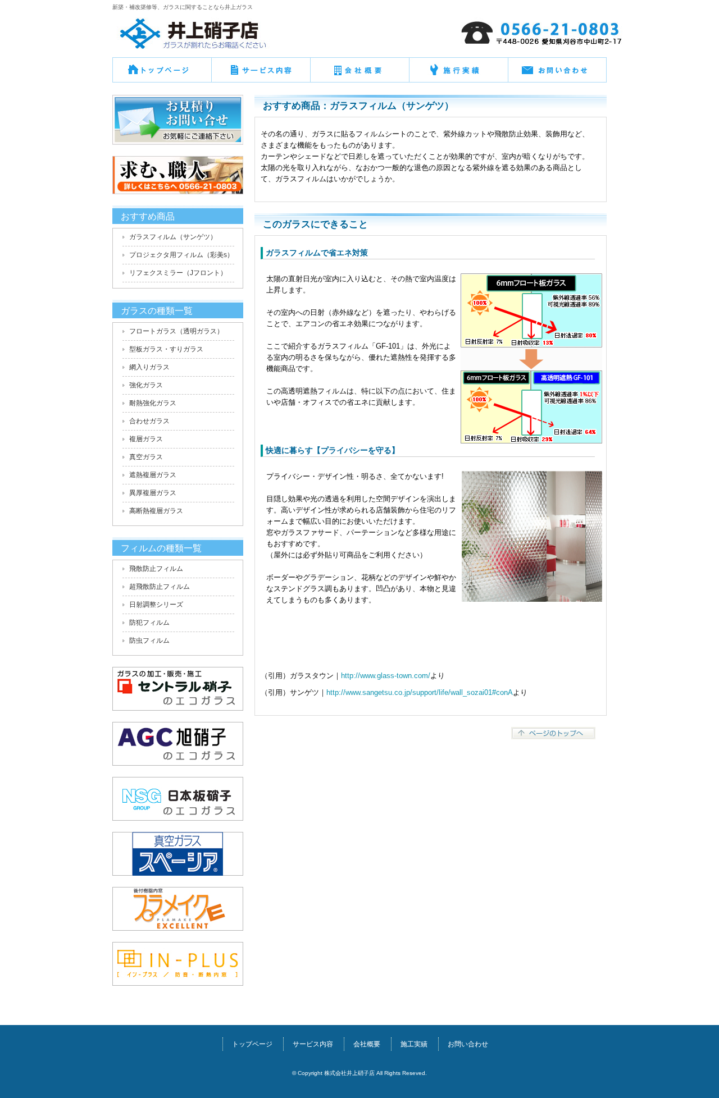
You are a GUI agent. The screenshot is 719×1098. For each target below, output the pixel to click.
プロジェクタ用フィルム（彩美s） (181, 255)
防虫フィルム (149, 640)
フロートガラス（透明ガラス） (176, 331)
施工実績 (414, 1044)
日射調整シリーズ (156, 605)
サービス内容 (313, 1044)
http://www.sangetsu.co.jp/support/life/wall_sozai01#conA (419, 692)
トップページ (161, 74)
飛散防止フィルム (156, 569)
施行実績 (458, 74)
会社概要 (359, 74)
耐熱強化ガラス (152, 403)
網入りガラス (149, 367)
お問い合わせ (557, 74)
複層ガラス (146, 439)
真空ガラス (146, 457)
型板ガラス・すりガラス (166, 349)
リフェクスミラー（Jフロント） (178, 273)
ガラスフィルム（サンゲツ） (173, 237)
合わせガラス (149, 421)
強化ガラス (146, 385)
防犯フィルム (149, 622)
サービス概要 (260, 74)
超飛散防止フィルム (159, 587)
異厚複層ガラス (152, 493)
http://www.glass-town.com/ (385, 675)
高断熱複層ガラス (156, 511)
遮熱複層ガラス (152, 475)
